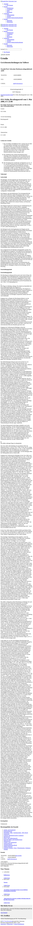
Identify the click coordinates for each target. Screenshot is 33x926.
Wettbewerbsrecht (8, 846)
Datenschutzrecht (8, 831)
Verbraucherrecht (8, 843)
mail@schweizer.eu (18, 83)
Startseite (3, 94)
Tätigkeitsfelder (10, 15)
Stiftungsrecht (7, 841)
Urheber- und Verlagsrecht (10, 842)
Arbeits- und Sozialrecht (9, 830)
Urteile (11, 94)
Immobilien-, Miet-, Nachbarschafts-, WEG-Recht (16, 832)
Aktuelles (6, 4)
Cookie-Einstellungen (19, 924)
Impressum (9, 20)
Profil (8, 10)
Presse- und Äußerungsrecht (10, 838)
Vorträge (9, 16)
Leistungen (6, 13)
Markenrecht (7, 837)
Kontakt (6, 19)
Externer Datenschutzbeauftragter (15, 17)
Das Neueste (10, 5)
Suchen (2, 49)
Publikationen (10, 8)
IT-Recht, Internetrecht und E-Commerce (14, 835)
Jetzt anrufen (18, 855)
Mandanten (9, 12)
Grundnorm (9, 9)
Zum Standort (4, 912)
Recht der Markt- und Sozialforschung (13, 839)
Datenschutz (10, 22)
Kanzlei (5, 6)
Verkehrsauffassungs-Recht (10, 845)
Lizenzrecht (6, 834)
